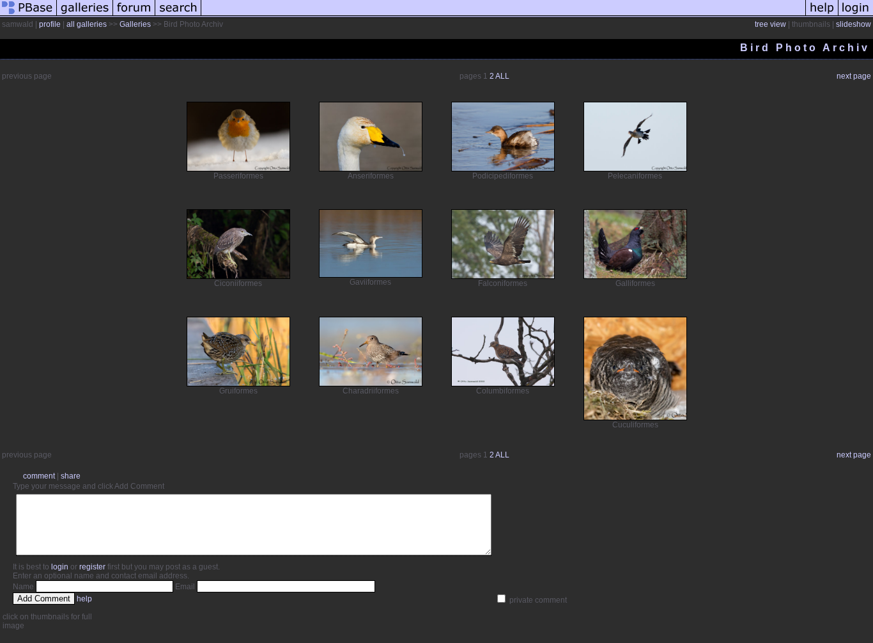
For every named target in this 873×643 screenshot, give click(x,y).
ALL (502, 76)
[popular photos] (503, 15)
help (84, 598)
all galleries (86, 24)
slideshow (853, 24)
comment (39, 476)
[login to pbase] (855, 15)
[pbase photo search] (178, 15)
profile (50, 24)
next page (854, 76)
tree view (770, 24)
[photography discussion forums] (134, 15)
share (71, 476)
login (59, 566)
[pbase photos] (28, 15)
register (92, 566)
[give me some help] (821, 15)
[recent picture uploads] (85, 15)
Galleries (135, 24)
